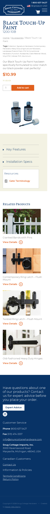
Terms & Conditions (14, 476)
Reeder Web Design (13, 507)
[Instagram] (5, 414)
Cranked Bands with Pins (17, 237)
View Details (10, 242)
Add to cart (23, 88)
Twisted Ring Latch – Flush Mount (22, 319)
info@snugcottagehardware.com (22, 439)
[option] (25, 114)
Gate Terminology (19, 181)
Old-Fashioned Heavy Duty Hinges (22, 358)
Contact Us (9, 464)
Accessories (17, 38)
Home (6, 38)
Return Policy (10, 479)
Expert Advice (14, 407)
